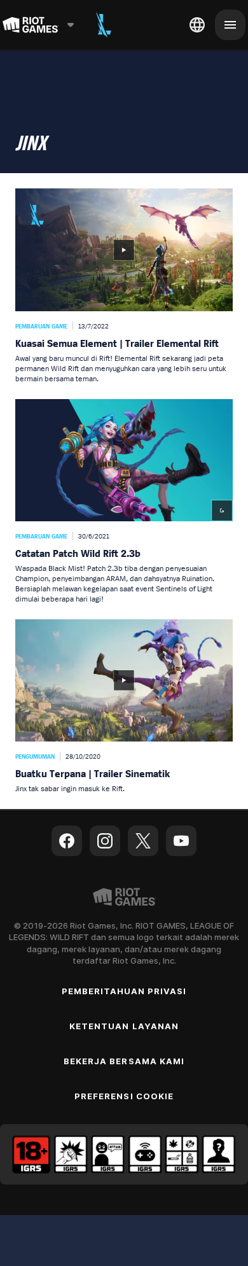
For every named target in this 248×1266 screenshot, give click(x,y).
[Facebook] (66, 840)
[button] (124, 285)
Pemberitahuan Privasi (124, 991)
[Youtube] (181, 840)
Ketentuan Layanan (124, 1026)
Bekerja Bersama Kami (124, 1061)
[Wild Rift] (103, 25)
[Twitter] (143, 840)
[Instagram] (105, 840)
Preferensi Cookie (124, 1096)
